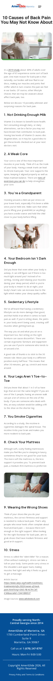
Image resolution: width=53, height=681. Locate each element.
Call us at (26, 648)
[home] (21, 6)
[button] (39, 6)
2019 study (14, 69)
